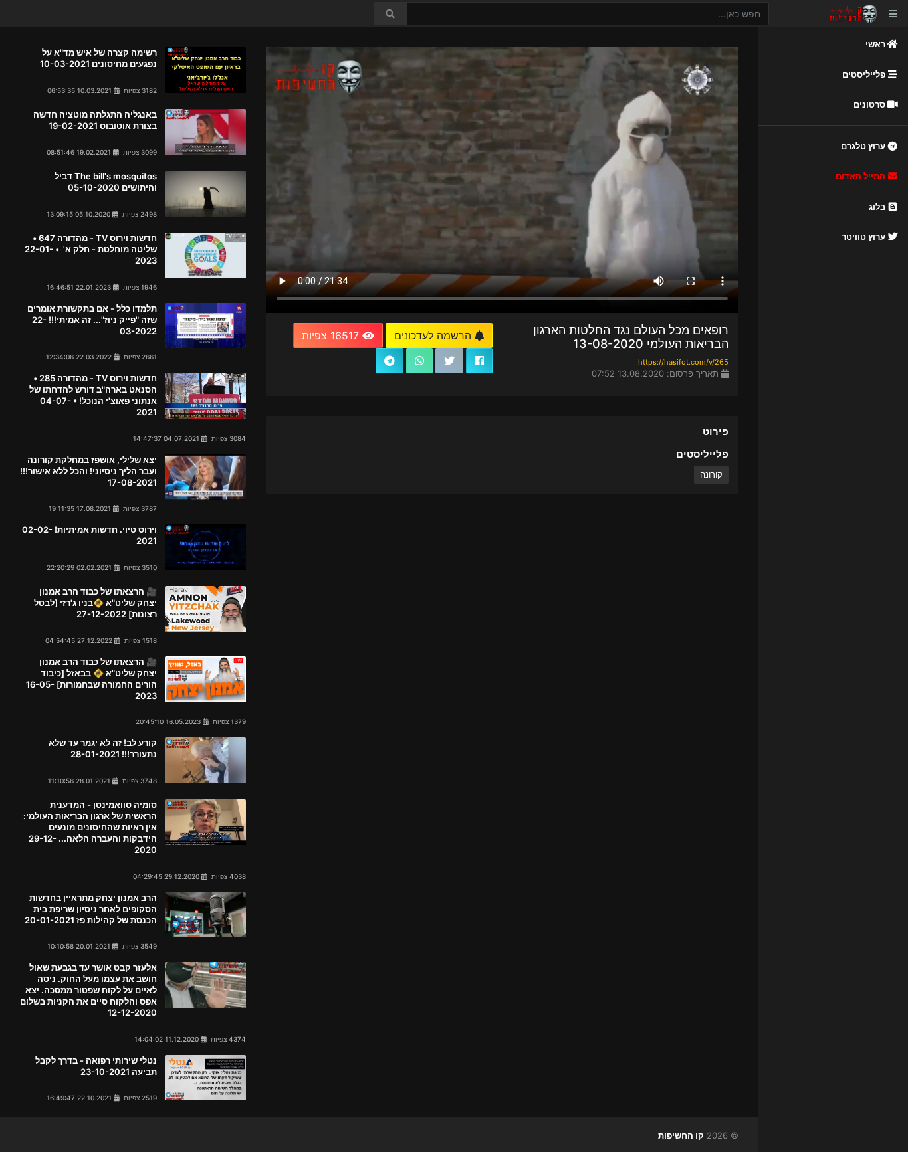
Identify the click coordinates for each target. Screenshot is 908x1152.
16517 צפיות (332, 335)
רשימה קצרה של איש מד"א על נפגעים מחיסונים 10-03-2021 (98, 58)
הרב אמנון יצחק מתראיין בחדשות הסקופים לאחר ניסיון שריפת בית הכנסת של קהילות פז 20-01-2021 (91, 908)
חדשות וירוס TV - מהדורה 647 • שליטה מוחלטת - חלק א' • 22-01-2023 (91, 249)
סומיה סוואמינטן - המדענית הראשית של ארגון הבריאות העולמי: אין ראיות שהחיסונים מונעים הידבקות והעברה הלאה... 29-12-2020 (90, 827)
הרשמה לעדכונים (434, 335)
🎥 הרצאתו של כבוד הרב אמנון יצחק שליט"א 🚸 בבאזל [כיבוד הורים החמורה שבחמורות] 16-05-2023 (91, 678)
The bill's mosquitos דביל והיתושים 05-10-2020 (106, 182)
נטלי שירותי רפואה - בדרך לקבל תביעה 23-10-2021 (96, 1066)
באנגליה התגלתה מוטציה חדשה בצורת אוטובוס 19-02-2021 (95, 120)
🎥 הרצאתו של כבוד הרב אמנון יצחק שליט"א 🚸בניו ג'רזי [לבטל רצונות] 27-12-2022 (95, 602)
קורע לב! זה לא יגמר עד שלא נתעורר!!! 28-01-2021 (103, 748)
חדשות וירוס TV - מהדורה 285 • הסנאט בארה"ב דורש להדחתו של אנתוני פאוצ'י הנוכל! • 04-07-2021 (93, 395)
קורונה (711, 474)
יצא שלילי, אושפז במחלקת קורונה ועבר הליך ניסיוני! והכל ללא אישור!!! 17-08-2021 (88, 471)
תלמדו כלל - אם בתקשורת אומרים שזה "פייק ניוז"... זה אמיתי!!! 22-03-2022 (92, 319)
